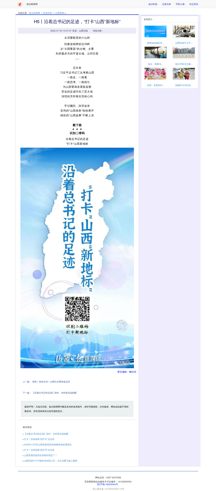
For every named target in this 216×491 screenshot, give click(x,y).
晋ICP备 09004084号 (107, 484)
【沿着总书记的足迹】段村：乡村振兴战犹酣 (54, 392)
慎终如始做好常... (155, 42)
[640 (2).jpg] (77, 258)
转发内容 (47, 12)
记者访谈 (166, 4)
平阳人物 (180, 4)
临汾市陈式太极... (184, 63)
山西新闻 (59, 12)
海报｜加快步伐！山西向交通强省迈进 (51, 381)
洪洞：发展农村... (155, 85)
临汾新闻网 (34, 12)
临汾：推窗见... (155, 63)
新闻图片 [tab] (148, 19)
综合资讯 (193, 4)
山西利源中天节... (184, 42)
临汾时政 (152, 4)
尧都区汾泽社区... (184, 85)
